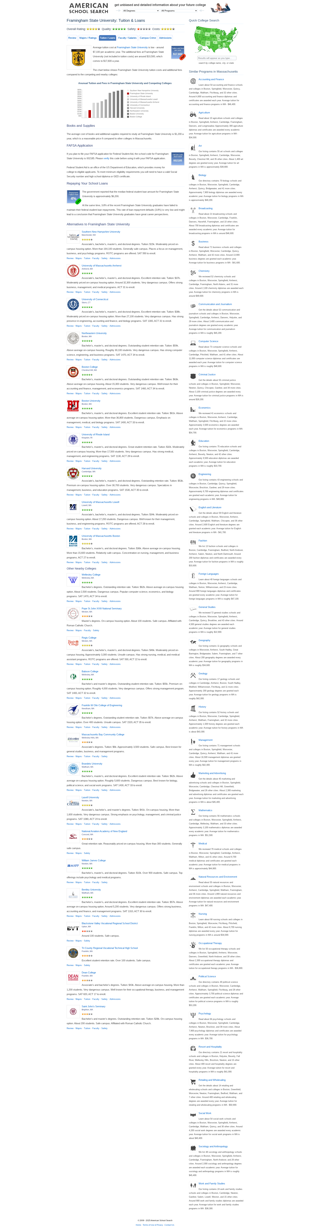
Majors (79, 258)
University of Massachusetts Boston (101, 536)
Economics (205, 407)
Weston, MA (87, 612)
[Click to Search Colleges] (216, 53)
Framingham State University (132, 47)
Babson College (90, 671)
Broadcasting (205, 208)
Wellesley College (91, 574)
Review (72, 37)
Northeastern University (94, 333)
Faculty (95, 258)
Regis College (89, 637)
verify (106, 158)
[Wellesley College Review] (74, 580)
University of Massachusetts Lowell (100, 502)
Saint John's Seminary (93, 1006)
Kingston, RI (87, 438)
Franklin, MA (87, 951)
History (202, 706)
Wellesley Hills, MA (90, 738)
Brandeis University (92, 763)
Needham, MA (88, 708)
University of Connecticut (95, 299)
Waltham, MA (87, 767)
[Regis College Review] (74, 643)
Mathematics (205, 810)
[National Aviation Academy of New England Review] (74, 837)
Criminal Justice (207, 374)
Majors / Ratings (88, 37)
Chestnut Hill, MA (89, 370)
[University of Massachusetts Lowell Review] (74, 508)
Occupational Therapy (210, 943)
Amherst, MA (87, 269)
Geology (203, 673)
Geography (204, 640)
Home (138, 1225)
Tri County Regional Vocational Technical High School (110, 948)
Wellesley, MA (88, 578)
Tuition (87, 258)
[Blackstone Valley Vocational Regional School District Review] (74, 929)
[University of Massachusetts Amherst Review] (74, 271)
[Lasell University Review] (74, 803)
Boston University (91, 400)
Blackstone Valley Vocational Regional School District (110, 923)
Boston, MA (87, 336)
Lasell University (90, 797)
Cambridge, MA (88, 471)
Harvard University (92, 468)
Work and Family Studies (212, 1183)
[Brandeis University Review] (74, 769)
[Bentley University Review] (74, 895)
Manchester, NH (89, 235)
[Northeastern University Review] (74, 339)
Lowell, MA (86, 505)
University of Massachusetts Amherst (101, 265)
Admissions (165, 37)
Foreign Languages (209, 573)
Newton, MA (87, 801)
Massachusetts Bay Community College (103, 734)
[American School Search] (88, 9)
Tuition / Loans (107, 37)
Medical (203, 843)
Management (205, 740)
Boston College (90, 366)
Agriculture (204, 112)
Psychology (205, 1013)
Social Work (205, 1113)
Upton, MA (86, 926)
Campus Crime (148, 37)
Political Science (207, 976)
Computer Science (208, 341)
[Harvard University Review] (74, 474)
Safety (104, 258)
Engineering (205, 474)
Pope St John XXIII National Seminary (102, 608)
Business (203, 241)
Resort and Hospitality (210, 1046)
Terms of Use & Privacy (153, 1225)
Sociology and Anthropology (213, 1146)
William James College (94, 860)
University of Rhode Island (95, 434)
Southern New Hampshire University (101, 231)
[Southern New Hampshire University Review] (74, 237)
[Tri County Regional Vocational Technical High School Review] (74, 954)
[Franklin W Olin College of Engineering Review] (74, 711)
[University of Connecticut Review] (74, 305)
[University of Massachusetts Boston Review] (74, 542)
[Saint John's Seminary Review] (74, 1012)
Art (200, 145)
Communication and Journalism (215, 304)
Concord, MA (87, 834)
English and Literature (210, 507)
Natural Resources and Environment (218, 876)
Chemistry (204, 271)
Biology (202, 175)
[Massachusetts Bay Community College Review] (74, 740)
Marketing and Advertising (212, 773)
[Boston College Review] (74, 372)
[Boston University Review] (74, 406)
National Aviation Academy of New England (104, 831)
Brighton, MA (87, 1010)
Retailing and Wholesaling (212, 1080)
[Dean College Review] (74, 978)
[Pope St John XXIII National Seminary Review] (74, 614)
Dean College (89, 972)
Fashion (203, 540)
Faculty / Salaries (127, 37)
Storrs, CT (86, 302)
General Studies (207, 607)
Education (204, 441)
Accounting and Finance (211, 79)
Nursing (203, 913)
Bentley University (91, 889)
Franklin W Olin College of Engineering (102, 705)
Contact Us (169, 1225)
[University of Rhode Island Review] (74, 440)
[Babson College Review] (74, 677)
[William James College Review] (74, 866)
